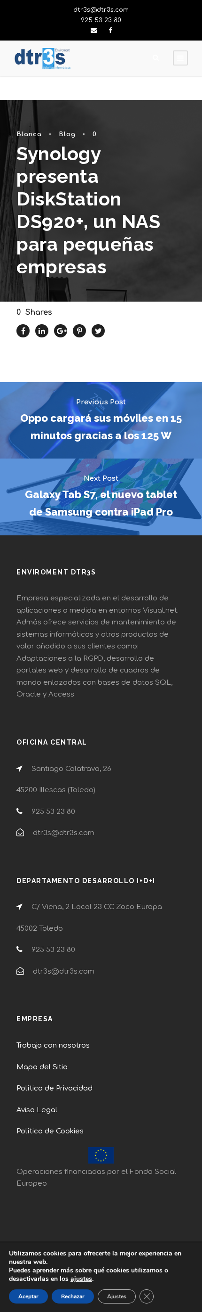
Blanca (29, 134)
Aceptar (28, 1296)
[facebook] (110, 30)
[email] (94, 30)
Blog (67, 134)
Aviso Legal (36, 1110)
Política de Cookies (50, 1131)
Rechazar (73, 1296)
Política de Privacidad (54, 1088)
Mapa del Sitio (42, 1067)
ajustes (81, 1279)
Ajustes (116, 1296)
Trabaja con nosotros (53, 1045)
